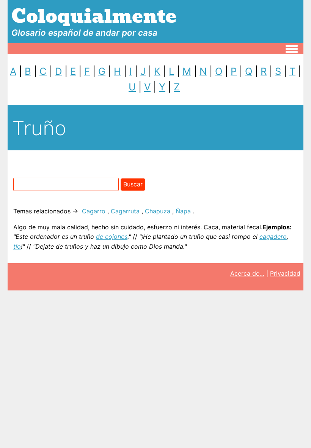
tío (17, 246)
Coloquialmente (93, 16)
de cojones (111, 236)
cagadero (273, 236)
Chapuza (157, 211)
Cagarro (93, 211)
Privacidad (285, 273)
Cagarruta (125, 211)
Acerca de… (247, 273)
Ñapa (183, 211)
